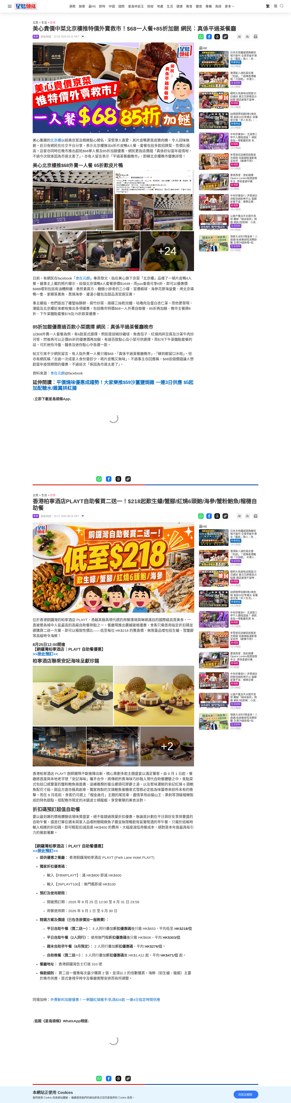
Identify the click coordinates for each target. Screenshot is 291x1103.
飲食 (53, 22)
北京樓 (55, 140)
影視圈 (234, 103)
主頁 (35, 22)
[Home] (25, 6)
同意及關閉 (245, 1094)
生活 (44, 22)
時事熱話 (236, 62)
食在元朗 (83, 278)
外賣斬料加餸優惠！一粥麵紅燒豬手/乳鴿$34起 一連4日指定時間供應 (105, 1000)
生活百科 (236, 83)
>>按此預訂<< (45, 654)
